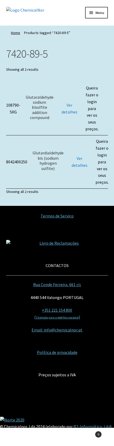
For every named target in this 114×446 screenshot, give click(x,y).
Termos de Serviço (57, 216)
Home (15, 32)
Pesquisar (57, 437)
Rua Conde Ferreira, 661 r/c (57, 284)
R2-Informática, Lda (91, 426)
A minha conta (19, 437)
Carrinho (87, 432)
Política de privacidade (57, 352)
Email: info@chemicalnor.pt (57, 330)
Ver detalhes (69, 108)
